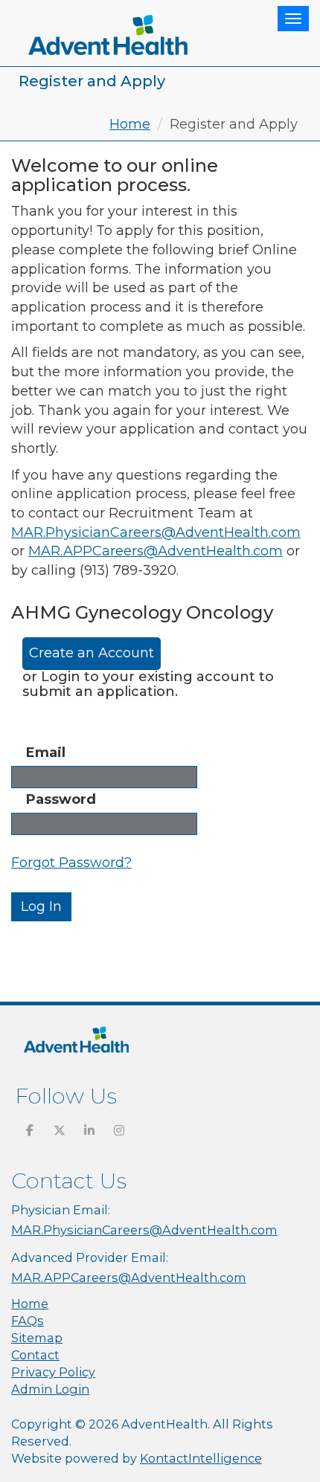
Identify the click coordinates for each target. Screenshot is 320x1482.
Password (61, 799)
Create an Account (91, 653)
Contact (35, 1354)
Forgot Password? (71, 862)
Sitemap (37, 1337)
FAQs (27, 1320)
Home (129, 124)
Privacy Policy (53, 1372)
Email (45, 752)
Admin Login (50, 1389)
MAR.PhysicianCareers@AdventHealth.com (156, 532)
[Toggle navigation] (293, 18)
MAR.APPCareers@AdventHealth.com (155, 551)
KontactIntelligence (201, 1458)
